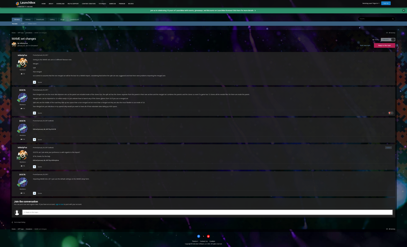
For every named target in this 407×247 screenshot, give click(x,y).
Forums (14, 24)
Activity (28, 19)
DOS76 (22, 90)
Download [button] (60, 4)
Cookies (212, 241)
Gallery (52, 19)
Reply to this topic (384, 45)
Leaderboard (74, 19)
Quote (40, 82)
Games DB (112, 4)
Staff (22, 24)
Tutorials (102, 4)
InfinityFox (22, 55)
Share (376, 40)
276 (23, 74)
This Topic (385, 19)
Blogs (62, 19)
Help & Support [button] (73, 4)
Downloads (40, 19)
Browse (17, 19)
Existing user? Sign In (370, 3)
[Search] (393, 18)
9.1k (23, 108)
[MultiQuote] (34, 82)
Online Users (32, 24)
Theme (194, 241)
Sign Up (385, 3)
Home (44, 4)
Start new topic (365, 45)
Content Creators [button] (88, 4)
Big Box (131, 4)
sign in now (59, 204)
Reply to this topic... (32, 212)
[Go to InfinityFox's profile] (23, 63)
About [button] (51, 4)
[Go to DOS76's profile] (23, 97)
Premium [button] (122, 4)
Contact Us (204, 241)
